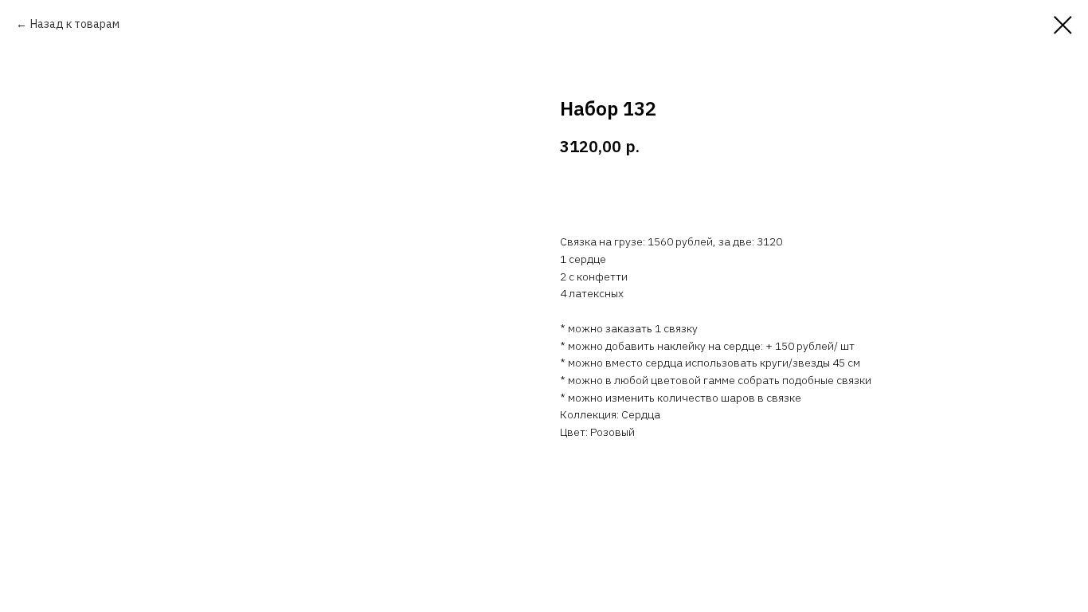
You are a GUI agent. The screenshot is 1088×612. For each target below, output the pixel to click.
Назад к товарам (74, 24)
